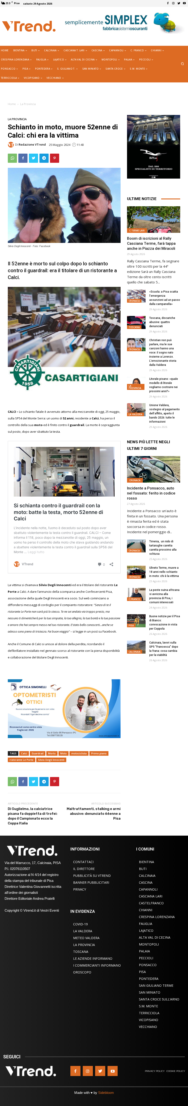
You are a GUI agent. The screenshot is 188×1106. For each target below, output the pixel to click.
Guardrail (38, 753)
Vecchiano (148, 1026)
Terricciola (149, 1013)
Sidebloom (106, 1093)
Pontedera (148, 978)
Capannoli (148, 889)
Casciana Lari (150, 896)
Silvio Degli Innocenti (51, 759)
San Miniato (149, 992)
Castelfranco (151, 903)
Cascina (145, 882)
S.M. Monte (148, 1006)
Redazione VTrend (32, 144)
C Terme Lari (137, 230)
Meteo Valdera (86, 938)
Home (12, 104)
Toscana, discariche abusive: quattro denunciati (162, 322)
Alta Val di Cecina (154, 937)
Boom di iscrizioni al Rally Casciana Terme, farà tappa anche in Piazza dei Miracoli (151, 243)
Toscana (134, 327)
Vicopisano (148, 1020)
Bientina (146, 862)
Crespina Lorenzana (157, 917)
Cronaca (134, 300)
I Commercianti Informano (97, 965)
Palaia (144, 951)
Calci (24, 753)
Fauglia (145, 923)
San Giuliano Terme (156, 985)
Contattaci (83, 862)
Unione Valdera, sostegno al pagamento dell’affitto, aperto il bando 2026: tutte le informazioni (164, 413)
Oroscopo (82, 972)
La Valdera (135, 414)
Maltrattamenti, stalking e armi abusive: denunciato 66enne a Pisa (94, 814)
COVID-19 (80, 924)
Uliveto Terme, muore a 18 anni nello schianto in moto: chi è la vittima (164, 572)
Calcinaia (135, 651)
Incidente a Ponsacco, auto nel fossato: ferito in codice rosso (151, 493)
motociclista (79, 753)
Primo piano (99, 753)
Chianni (145, 910)
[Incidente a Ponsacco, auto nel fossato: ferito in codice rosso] (153, 469)
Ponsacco (148, 965)
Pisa (131, 625)
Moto (63, 753)
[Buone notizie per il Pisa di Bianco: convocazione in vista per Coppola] (136, 620)
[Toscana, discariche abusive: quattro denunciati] (136, 322)
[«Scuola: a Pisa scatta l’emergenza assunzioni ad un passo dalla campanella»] (136, 296)
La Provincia (28, 104)
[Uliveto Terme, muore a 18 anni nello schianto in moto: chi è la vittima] (136, 572)
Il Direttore (84, 869)
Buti (143, 869)
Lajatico (146, 930)
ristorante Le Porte (21, 759)
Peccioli (146, 958)
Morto (52, 753)
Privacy (79, 889)
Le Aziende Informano (92, 958)
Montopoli (149, 944)
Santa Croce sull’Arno (159, 999)
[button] (182, 64)
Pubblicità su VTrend (92, 875)
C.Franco (134, 599)
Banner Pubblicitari (91, 882)
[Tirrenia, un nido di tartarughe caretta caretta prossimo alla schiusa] (136, 545)
